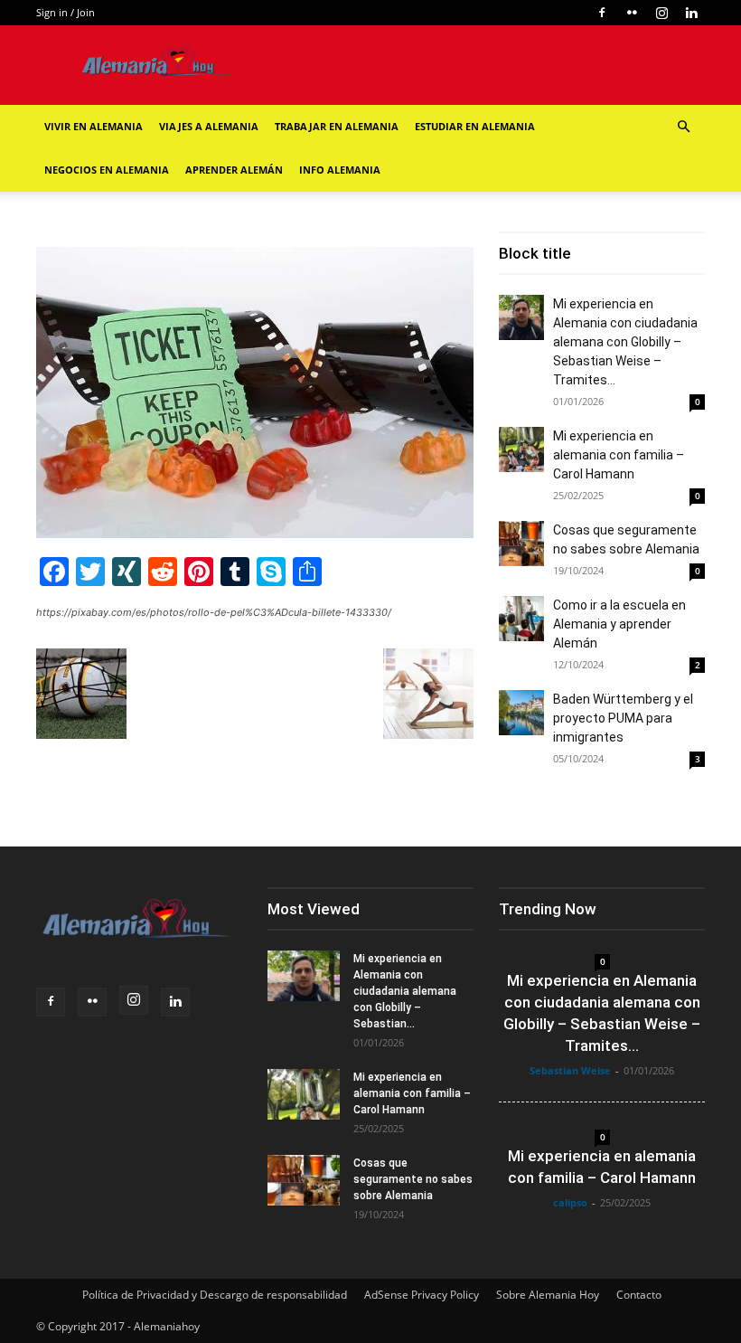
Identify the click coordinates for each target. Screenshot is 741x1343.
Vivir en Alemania (93, 126)
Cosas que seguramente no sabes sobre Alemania (413, 1179)
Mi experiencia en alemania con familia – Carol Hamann (618, 455)
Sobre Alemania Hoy (547, 1294)
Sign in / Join (65, 12)
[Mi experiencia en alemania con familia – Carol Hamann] (521, 449)
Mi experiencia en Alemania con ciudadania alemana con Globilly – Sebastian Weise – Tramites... (625, 342)
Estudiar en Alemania (475, 126)
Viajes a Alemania (208, 126)
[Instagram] (661, 12)
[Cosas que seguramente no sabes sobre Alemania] (521, 543)
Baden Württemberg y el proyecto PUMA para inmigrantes (623, 718)
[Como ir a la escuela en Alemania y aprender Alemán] (521, 618)
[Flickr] (631, 12)
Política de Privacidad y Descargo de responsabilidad (214, 1294)
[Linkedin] (691, 12)
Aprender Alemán (234, 169)
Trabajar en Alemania (337, 126)
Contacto (638, 1294)
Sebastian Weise (570, 1070)
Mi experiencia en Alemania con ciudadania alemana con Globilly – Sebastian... (404, 991)
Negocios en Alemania (106, 169)
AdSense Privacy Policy (421, 1294)
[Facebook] (601, 12)
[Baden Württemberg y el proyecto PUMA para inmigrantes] (521, 712)
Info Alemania (339, 169)
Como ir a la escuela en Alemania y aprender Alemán (619, 624)
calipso (570, 1202)
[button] (683, 127)
